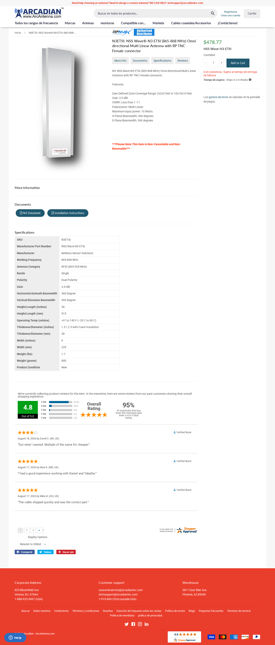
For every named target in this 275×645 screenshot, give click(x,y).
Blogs (192, 610)
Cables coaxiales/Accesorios (191, 23)
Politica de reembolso (122, 615)
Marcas (70, 23)
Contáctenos (61, 610)
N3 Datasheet (31, 213)
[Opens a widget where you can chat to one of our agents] (15, 638)
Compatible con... (133, 23)
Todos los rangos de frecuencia (36, 23)
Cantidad (209, 55)
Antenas (88, 23)
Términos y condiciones (85, 610)
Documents (140, 60)
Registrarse (230, 11)
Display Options (37, 537)
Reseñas (108, 610)
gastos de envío (218, 96)
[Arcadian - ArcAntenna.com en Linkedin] (147, 624)
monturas (107, 23)
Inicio (18, 32)
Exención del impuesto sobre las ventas (139, 610)
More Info (120, 60)
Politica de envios (175, 610)
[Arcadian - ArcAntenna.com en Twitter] (127, 624)
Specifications (162, 60)
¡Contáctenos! (228, 23)
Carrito (252, 13)
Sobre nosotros (42, 610)
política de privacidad (150, 615)
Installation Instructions (69, 213)
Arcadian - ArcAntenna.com (39, 633)
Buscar (26, 610)
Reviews (183, 60)
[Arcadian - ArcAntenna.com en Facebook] (133, 624)
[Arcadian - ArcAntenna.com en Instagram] (140, 624)
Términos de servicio (239, 610)
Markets (158, 23)
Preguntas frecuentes (211, 610)
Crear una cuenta (230, 15)
